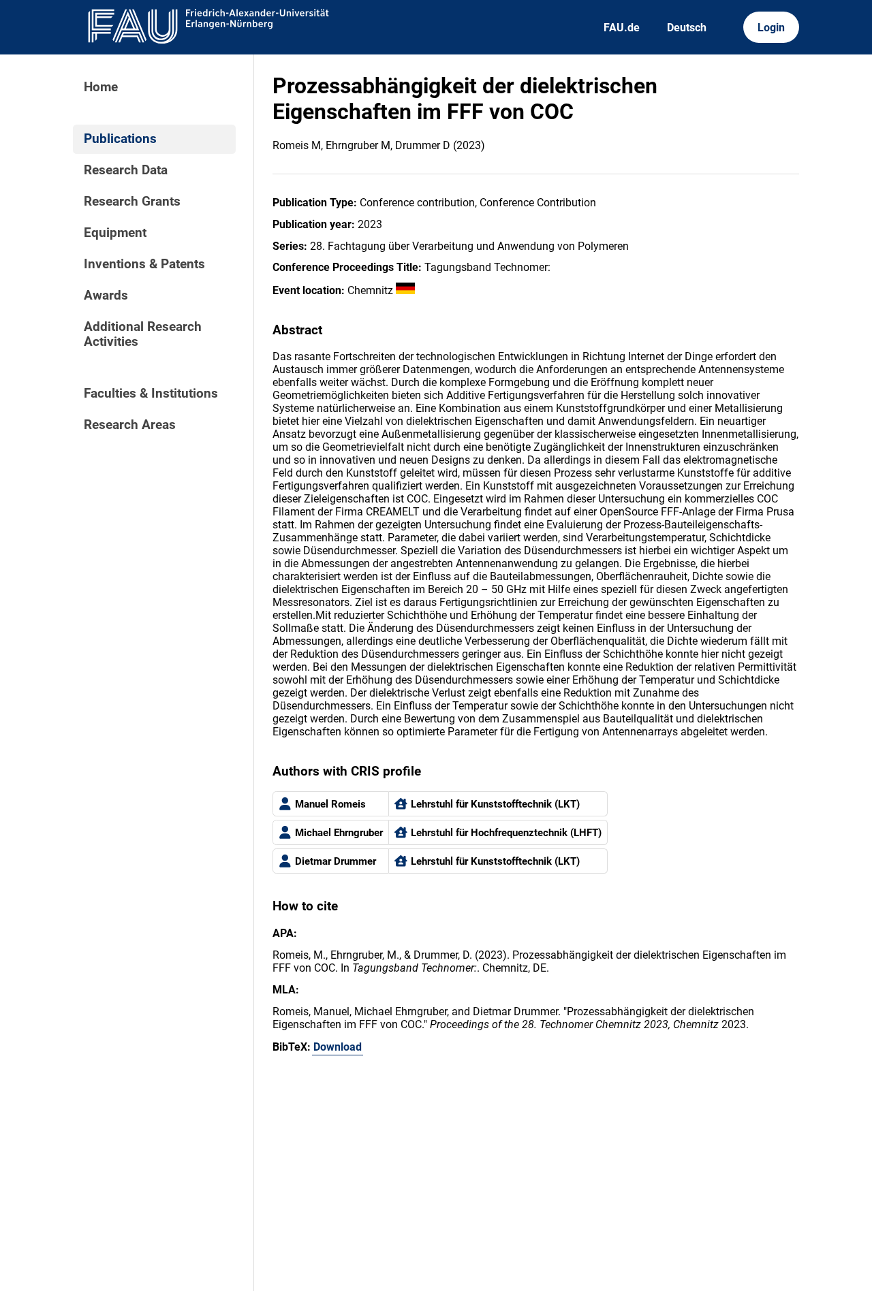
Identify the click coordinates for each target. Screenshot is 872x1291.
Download (337, 1046)
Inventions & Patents (144, 264)
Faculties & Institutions (151, 393)
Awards (106, 295)
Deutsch (686, 27)
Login (771, 27)
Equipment (115, 232)
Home (101, 87)
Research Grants (132, 201)
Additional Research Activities (143, 334)
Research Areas (130, 424)
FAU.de (622, 27)
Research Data (126, 170)
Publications (120, 138)
